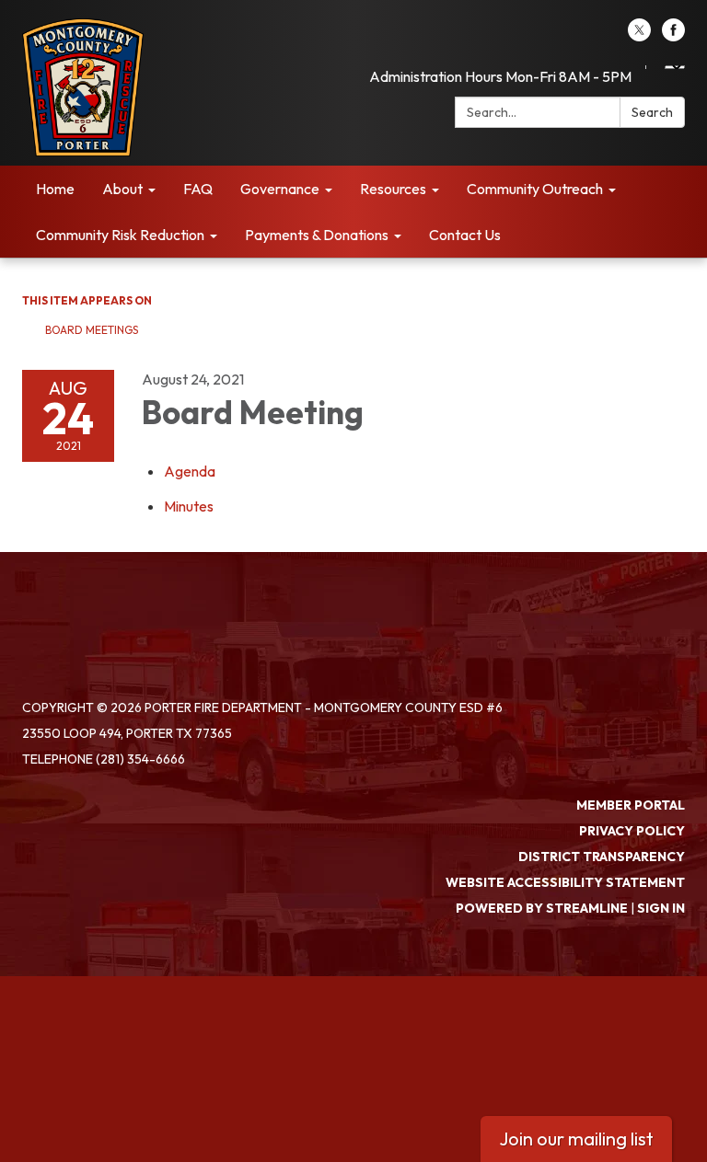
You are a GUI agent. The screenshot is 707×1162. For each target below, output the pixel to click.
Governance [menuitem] (279, 188)
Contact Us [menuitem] (465, 234)
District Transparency (601, 856)
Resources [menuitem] (393, 188)
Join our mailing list (576, 1138)
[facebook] (673, 36)
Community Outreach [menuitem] (535, 188)
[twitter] (639, 36)
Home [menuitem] (55, 188)
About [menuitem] (122, 188)
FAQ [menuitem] (198, 188)
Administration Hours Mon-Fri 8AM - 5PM (500, 76)
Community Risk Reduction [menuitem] (120, 234)
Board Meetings (91, 330)
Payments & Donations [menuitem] (316, 234)
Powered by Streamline (542, 908)
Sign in (661, 908)
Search (652, 112)
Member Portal (630, 805)
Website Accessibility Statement (565, 882)
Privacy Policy (632, 831)
